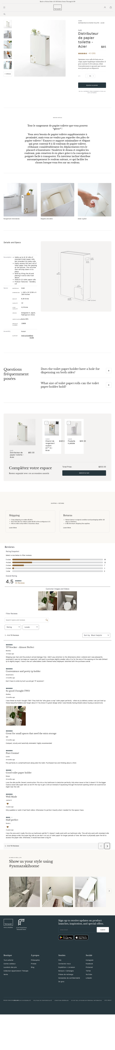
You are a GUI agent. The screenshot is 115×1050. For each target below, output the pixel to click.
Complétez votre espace (30, 468)
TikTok (88, 971)
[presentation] (8, 24)
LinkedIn (89, 978)
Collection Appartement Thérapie (16, 971)
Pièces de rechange (65, 974)
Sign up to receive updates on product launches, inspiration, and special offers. (81, 922)
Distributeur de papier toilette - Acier (88, 40)
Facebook (89, 964)
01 (90, 76)
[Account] (105, 7)
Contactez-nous (64, 964)
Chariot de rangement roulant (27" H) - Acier (50, 445)
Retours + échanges (66, 971)
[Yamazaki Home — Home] (57, 7)
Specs (6, 288)
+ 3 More (8, 74)
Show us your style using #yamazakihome (31, 863)
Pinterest (89, 967)
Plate (80, 30)
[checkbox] (46, 423)
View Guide (32, 337)
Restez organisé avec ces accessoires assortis (29, 473)
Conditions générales (61, 1000)
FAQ (59, 960)
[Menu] (4, 7)
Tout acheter (8, 960)
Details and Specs (12, 242)
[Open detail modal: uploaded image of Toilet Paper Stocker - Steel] (24, 892)
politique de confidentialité (42, 1000)
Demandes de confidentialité (69, 978)
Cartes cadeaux (9, 964)
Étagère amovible (47, 219)
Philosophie (35, 960)
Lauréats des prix (10, 967)
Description (7, 257)
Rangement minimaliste (12, 219)
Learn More (13, 527)
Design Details (57, 117)
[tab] (8, 24)
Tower (47, 439)
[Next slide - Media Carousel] (109, 891)
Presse (33, 964)
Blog (32, 967)
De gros (61, 982)
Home (80, 21)
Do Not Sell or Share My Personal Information (86, 1000)
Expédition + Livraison (66, 967)
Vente (6, 974)
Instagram (89, 960)
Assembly (7, 331)
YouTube (89, 974)
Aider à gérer (82, 219)
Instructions (25, 336)
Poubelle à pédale (71, 442)
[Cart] (110, 7)
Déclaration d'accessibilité (22, 1000)
